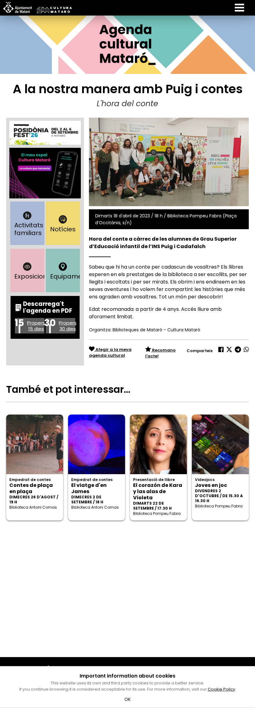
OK (127, 699)
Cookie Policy (221, 689)
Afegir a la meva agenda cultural (110, 353)
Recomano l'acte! (160, 353)
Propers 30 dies (67, 326)
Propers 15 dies (36, 326)
